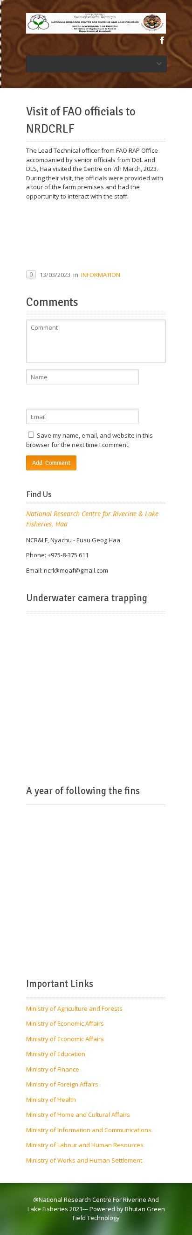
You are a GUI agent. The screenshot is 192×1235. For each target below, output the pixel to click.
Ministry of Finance (52, 1069)
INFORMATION (100, 274)
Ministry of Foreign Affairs (62, 1084)
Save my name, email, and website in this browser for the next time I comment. (89, 440)
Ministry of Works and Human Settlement (84, 1160)
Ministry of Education (55, 1054)
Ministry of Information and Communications (88, 1130)
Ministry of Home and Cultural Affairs (78, 1114)
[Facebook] (162, 40)
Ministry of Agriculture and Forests (74, 1008)
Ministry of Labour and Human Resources (85, 1145)
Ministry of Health (51, 1099)
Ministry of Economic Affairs (65, 1023)
